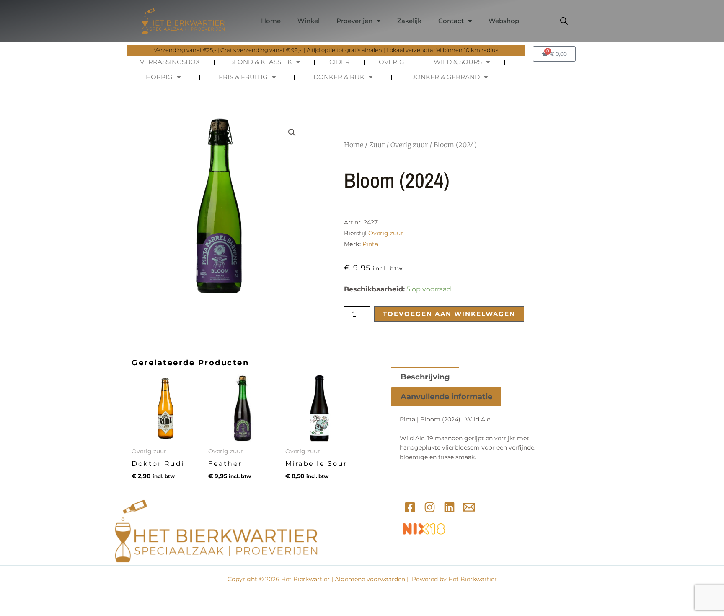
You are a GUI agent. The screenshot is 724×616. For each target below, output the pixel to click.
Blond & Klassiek (260, 62)
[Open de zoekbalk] (564, 21)
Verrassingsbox (170, 62)
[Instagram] (429, 507)
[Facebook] (410, 507)
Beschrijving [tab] (425, 377)
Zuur (377, 144)
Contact (451, 21)
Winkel (308, 21)
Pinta (370, 244)
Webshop (504, 21)
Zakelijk (409, 21)
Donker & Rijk (339, 77)
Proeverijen (354, 21)
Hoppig (159, 77)
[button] (292, 132)
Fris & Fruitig (243, 77)
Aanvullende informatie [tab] (446, 396)
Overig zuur (409, 144)
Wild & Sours (458, 62)
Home (271, 21)
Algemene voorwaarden (370, 579)
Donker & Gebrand (445, 77)
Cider (339, 62)
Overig (391, 62)
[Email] (469, 507)
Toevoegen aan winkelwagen (449, 314)
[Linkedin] (449, 507)
